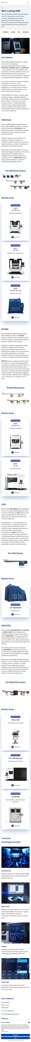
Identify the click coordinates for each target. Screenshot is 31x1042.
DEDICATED (25, 32)
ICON (19, 32)
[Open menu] (28, 2)
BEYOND (13, 32)
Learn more (17, 237)
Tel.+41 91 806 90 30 (7, 1011)
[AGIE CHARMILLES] (4, 2)
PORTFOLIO (6, 32)
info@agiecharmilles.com (11, 1014)
